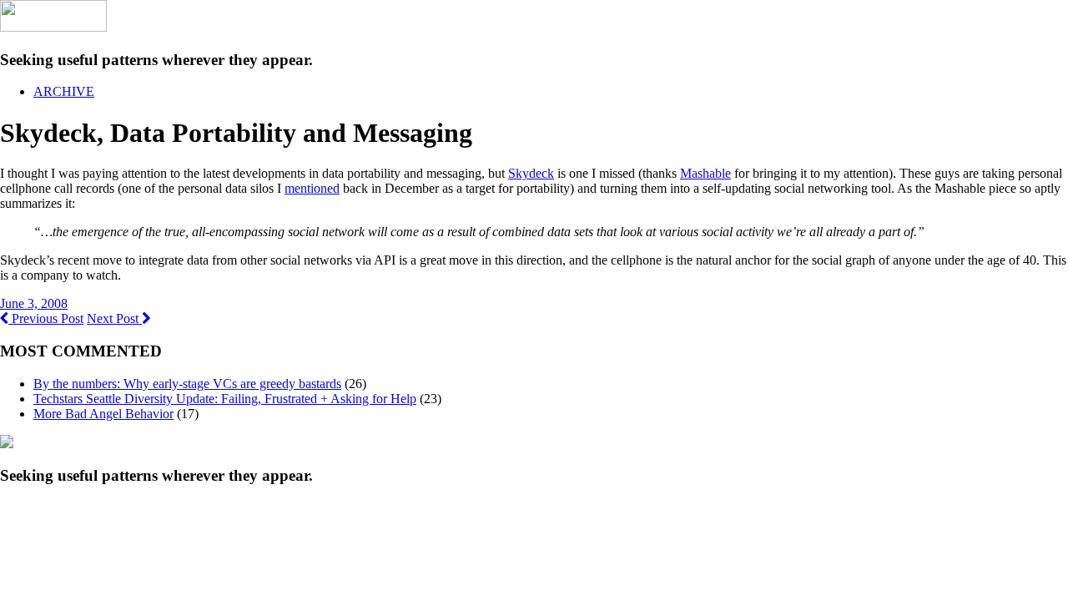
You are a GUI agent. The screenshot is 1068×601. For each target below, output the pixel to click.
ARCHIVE (63, 91)
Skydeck (531, 173)
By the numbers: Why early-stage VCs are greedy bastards (187, 383)
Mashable (705, 173)
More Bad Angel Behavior (103, 414)
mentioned (312, 188)
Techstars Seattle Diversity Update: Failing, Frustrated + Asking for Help (224, 398)
